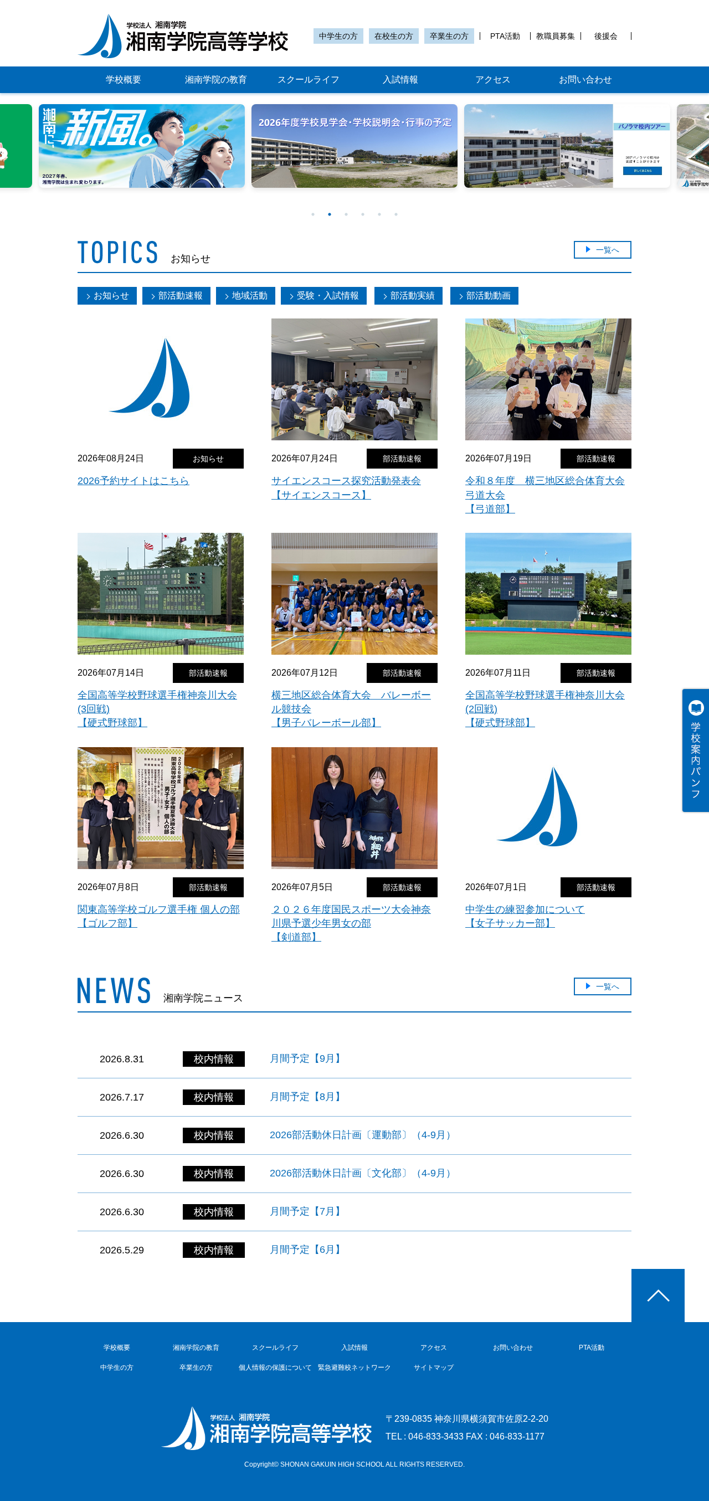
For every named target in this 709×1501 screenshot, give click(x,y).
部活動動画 (488, 295)
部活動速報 (180, 295)
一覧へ (607, 249)
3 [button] (346, 214)
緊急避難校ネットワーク (354, 1367)
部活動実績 (413, 295)
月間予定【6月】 (307, 1249)
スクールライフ (309, 79)
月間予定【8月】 (307, 1096)
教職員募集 (555, 36)
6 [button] (396, 214)
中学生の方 (338, 36)
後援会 (606, 36)
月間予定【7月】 (307, 1211)
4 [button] (362, 214)
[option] (142, 146)
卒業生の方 (449, 36)
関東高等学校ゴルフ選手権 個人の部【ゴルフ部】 (159, 916)
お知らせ (111, 295)
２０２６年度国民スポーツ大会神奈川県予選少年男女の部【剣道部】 (351, 923)
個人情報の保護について (275, 1367)
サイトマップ (434, 1367)
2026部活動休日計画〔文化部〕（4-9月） (363, 1173)
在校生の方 (393, 36)
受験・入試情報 (328, 295)
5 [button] (379, 214)
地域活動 (250, 295)
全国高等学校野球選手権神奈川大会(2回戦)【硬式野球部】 (545, 709)
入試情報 (400, 79)
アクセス (493, 79)
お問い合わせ (585, 79)
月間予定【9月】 (307, 1058)
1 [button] (312, 214)
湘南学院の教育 (216, 79)
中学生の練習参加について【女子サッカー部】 (525, 916)
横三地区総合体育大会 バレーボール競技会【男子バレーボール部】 (351, 709)
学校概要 (123, 79)
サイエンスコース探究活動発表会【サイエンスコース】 (346, 487)
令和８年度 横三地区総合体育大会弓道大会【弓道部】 (545, 494)
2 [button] (329, 214)
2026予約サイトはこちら (133, 480)
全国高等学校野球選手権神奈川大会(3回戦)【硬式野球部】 (157, 709)
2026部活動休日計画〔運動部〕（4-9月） (363, 1134)
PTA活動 (505, 36)
